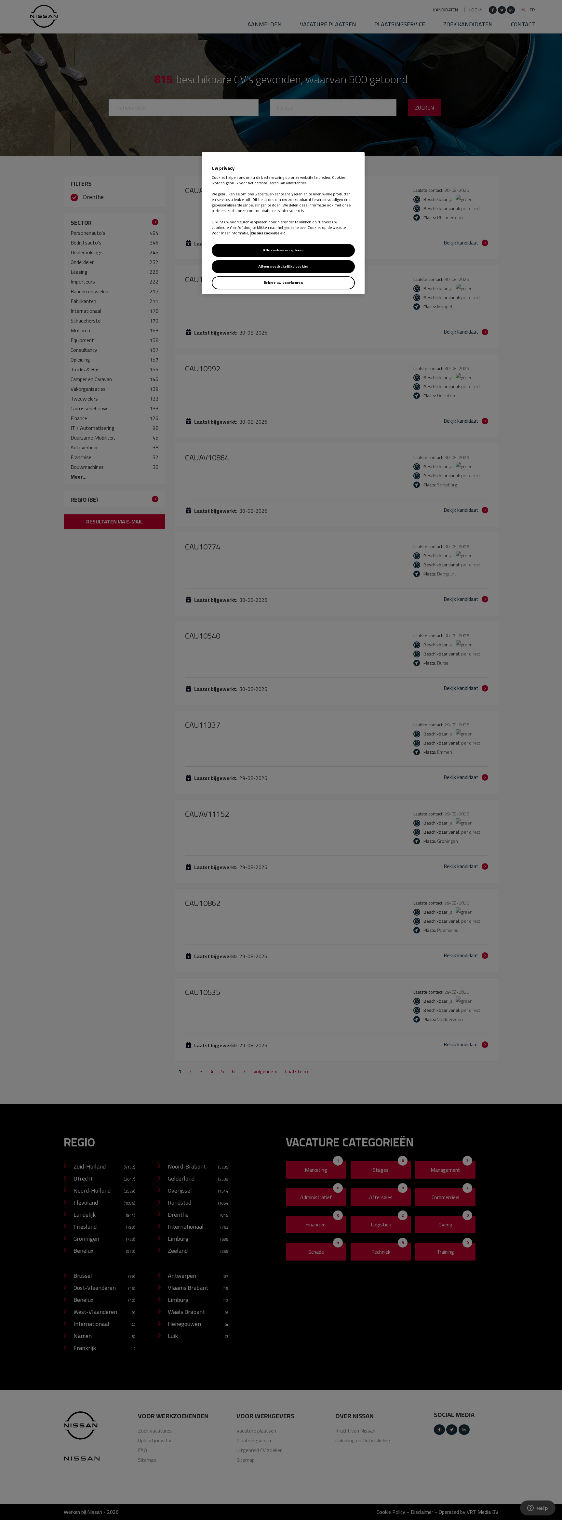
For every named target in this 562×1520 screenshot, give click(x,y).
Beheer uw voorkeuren (283, 282)
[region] (283, 223)
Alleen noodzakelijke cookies (283, 266)
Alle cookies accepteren (283, 250)
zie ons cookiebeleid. (269, 233)
